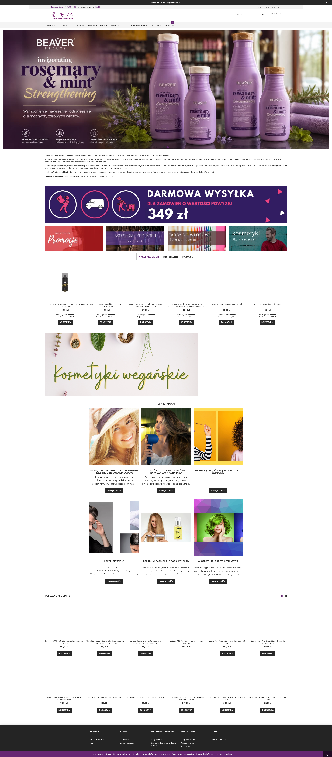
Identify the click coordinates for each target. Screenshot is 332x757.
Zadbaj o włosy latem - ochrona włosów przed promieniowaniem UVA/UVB (114, 471)
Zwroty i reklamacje (127, 743)
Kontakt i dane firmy (219, 739)
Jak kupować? (125, 739)
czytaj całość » (114, 490)
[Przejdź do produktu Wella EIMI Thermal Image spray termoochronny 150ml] (268, 676)
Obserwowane (186, 746)
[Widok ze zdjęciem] (282, 595)
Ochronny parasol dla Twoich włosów (166, 561)
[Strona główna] (65, 15)
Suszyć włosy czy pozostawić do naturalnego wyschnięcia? (166, 471)
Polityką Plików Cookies (151, 754)
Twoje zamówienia (188, 739)
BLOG (97, 7)
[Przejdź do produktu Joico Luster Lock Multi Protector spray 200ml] (105, 676)
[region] (166, 89)
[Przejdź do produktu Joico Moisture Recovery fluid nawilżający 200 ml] (145, 676)
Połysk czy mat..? (114, 561)
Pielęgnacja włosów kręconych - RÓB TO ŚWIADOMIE (218, 471)
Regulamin (93, 743)
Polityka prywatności (96, 739)
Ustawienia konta (187, 743)
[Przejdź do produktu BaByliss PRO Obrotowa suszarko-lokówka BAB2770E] (186, 620)
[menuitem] (52, 25)
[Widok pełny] (286, 595)
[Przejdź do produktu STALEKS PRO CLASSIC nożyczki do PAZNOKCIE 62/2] (227, 676)
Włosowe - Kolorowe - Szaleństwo (218, 561)
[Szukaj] (263, 14)
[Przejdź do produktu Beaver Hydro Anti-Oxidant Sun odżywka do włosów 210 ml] (268, 620)
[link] (166, 89)
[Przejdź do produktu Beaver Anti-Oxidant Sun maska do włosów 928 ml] (227, 620)
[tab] (164, 147)
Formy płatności (156, 739)
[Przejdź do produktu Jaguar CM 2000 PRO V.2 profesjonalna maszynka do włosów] (64, 620)
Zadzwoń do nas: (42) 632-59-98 (63, 7)
